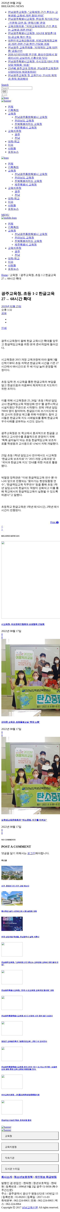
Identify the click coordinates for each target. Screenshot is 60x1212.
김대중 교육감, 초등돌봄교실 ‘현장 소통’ (20, 722)
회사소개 (6, 1177)
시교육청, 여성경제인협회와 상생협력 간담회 (22, 624)
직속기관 (9, 1158)
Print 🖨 (54, 522)
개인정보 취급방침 (46, 1177)
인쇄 (4, 328)
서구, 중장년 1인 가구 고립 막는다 (15, 886)
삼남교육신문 (30, 1207)
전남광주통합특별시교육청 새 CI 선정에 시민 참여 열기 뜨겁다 (27, 1016)
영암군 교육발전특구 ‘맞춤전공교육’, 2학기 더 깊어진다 (24, 1041)
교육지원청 (11, 1147)
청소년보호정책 (23, 1177)
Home (4, 275)
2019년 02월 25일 (11, 306)
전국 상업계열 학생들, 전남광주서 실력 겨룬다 (20, 937)
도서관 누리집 (12, 1169)
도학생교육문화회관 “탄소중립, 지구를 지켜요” (24, 820)
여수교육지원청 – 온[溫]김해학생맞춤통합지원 (20, 1095)
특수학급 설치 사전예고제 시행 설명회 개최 (19, 911)
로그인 (4, 95)
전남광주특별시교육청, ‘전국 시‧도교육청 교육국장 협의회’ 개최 (27, 990)
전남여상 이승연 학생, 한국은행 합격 (16, 1120)
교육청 (8, 1136)
